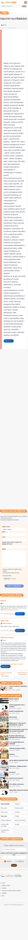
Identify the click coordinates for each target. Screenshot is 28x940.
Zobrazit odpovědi (13, 664)
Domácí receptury (6, 820)
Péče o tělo (4, 816)
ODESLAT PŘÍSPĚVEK (14, 586)
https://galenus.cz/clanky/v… (11, 609)
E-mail (3, 537)
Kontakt (17, 824)
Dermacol (12, 772)
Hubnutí (3, 600)
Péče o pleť (4, 808)
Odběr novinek (6, 885)
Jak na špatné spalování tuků (18, 760)
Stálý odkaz (11, 613)
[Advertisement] (14, 44)
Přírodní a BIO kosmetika (5, 825)
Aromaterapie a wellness (5, 831)
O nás (3, 883)
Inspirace (17, 804)
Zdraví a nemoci (19, 808)
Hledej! (24, 6)
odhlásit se (21, 861)
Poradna (17, 812)
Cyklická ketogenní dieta (17, 748)
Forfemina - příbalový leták (18, 766)
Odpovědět (8, 340)
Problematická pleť (22, 672)
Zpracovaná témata (20, 820)
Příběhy (17, 816)
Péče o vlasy (4, 812)
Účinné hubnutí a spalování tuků (18, 687)
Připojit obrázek (7, 575)
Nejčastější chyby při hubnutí (18, 790)
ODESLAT (14, 865)
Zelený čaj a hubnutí (7, 637)
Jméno (3, 531)
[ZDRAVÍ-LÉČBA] (8, 4)
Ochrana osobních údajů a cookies (11, 890)
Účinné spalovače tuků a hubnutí (17, 705)
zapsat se (9, 861)
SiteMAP (4, 893)
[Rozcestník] (25, 2)
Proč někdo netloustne (16, 784)
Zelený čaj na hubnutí (16, 778)
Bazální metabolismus (16, 711)
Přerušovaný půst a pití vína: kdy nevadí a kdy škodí (18, 730)
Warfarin (12, 754)
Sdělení (4, 549)
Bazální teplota (14, 699)
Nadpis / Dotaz (6, 526)
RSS (3, 896)
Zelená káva (13, 717)
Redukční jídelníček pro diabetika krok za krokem (17, 736)
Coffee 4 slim (5, 621)
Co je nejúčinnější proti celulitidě (16, 743)
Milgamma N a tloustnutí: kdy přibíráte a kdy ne (17, 724)
